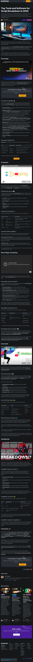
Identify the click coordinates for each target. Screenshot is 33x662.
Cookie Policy (11, 647)
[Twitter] (23, 658)
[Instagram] (27, 658)
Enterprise (16, 648)
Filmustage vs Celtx (23, 645)
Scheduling (3, 594)
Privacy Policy (11, 645)
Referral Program (17, 644)
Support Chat (29, 645)
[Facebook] (25, 658)
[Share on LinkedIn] (26, 569)
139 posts (14, 580)
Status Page (29, 647)
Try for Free (28, 1)
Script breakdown (28, 594)
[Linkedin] (29, 658)
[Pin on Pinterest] (29, 569)
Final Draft (4, 344)
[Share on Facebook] (25, 569)
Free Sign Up (22, 95)
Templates (16, 646)
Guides (16, 647)
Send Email (28, 646)
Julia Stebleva (5, 19)
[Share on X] (23, 569)
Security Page (29, 648)
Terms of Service (11, 644)
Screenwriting (14, 594)
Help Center (29, 644)
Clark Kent (27, 619)
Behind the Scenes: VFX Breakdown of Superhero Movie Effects (27, 599)
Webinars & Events (17, 645)
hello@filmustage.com (4, 649)
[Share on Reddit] (28, 569)
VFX (24, 594)
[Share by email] (31, 569)
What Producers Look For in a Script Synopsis (16, 599)
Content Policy (11, 646)
